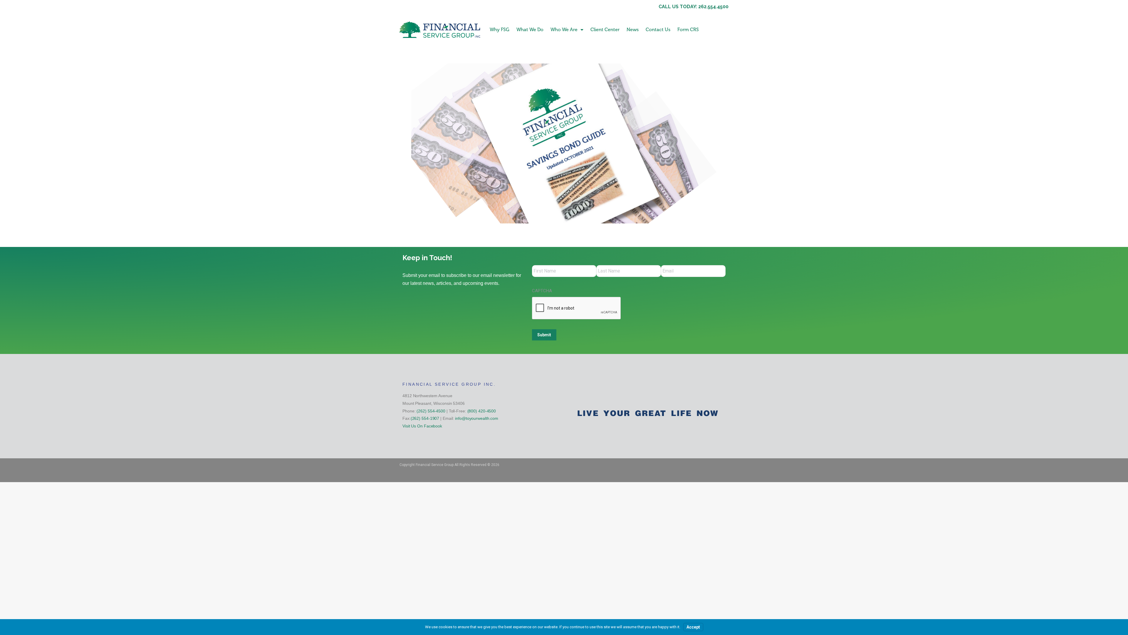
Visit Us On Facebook (422, 426)
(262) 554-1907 (425, 418)
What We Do (529, 29)
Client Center (605, 29)
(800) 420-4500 (481, 411)
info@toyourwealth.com (476, 418)
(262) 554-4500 (431, 411)
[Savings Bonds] (564, 143)
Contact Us (658, 29)
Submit (544, 334)
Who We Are (564, 29)
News (633, 29)
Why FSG (499, 29)
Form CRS (688, 29)
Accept (693, 627)
